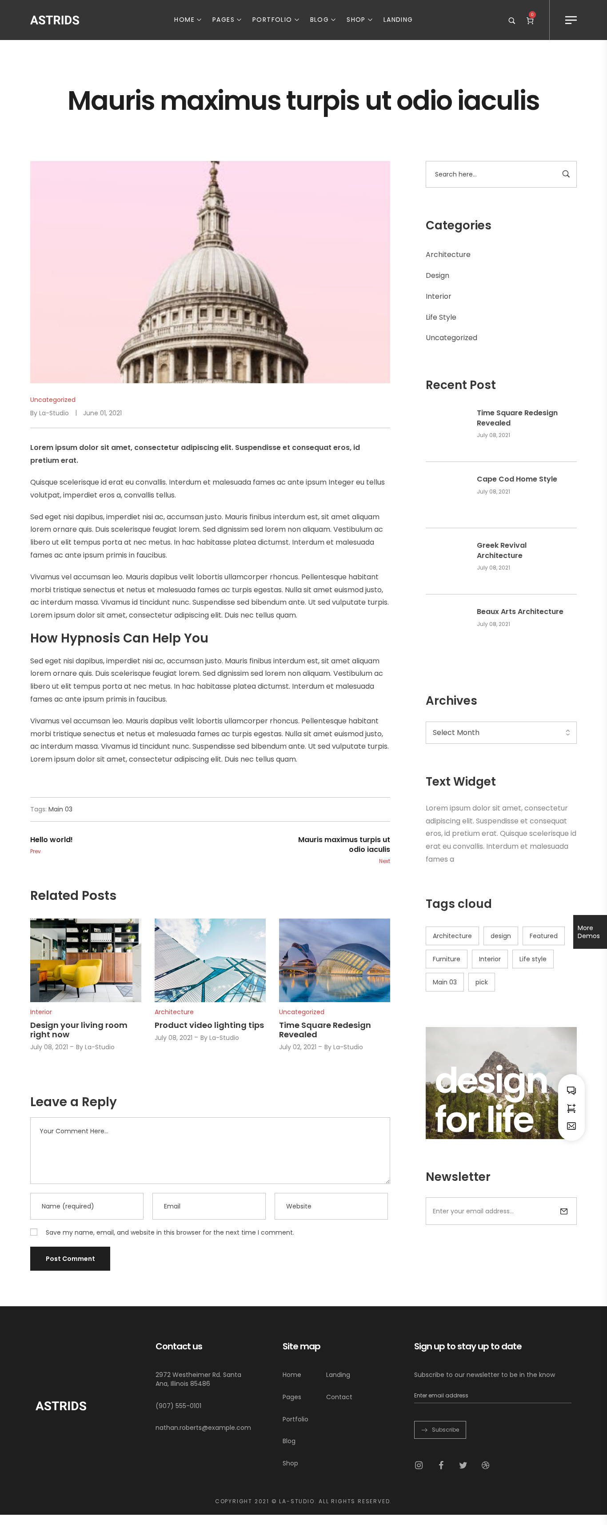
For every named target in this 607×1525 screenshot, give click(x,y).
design (501, 935)
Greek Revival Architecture (502, 550)
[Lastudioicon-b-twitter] (463, 1465)
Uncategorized (451, 338)
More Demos (589, 931)
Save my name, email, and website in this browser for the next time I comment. (170, 1232)
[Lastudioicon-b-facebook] (440, 1465)
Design (437, 275)
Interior (438, 296)
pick (481, 982)
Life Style (441, 317)
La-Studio (54, 413)
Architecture (448, 254)
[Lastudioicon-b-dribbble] (485, 1465)
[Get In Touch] (571, 1125)
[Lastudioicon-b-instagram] (418, 1465)
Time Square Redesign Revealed (517, 418)
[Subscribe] (563, 1211)
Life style (533, 959)
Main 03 (445, 982)
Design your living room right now (79, 1029)
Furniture (446, 959)
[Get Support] (571, 1090)
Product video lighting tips (209, 1025)
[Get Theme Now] (571, 1107)
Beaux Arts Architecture (520, 612)
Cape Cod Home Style (517, 479)
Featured (544, 935)
